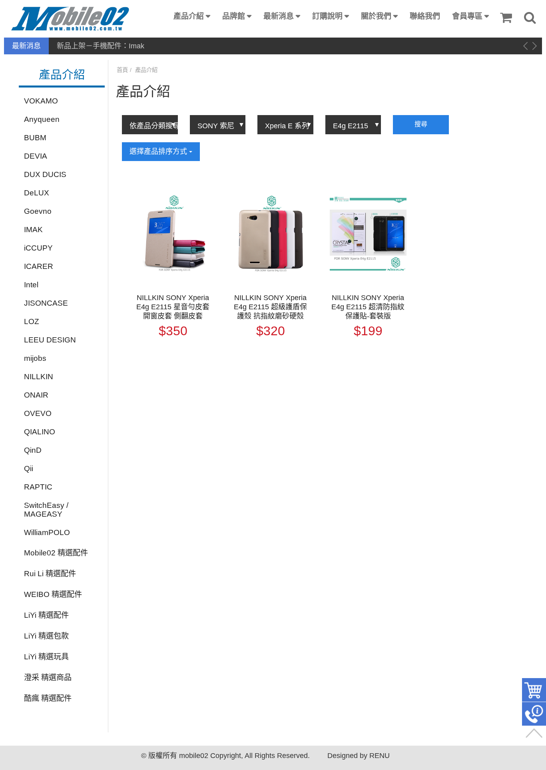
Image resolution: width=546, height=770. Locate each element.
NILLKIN (38, 376)
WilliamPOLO (47, 532)
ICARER (38, 266)
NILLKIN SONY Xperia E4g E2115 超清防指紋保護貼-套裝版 (368, 307)
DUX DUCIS (45, 174)
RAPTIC (38, 487)
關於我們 (376, 16)
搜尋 (420, 124)
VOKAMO (41, 101)
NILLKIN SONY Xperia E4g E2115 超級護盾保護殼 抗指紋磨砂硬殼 (270, 307)
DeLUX (36, 193)
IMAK (33, 229)
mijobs (35, 358)
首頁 (122, 70)
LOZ (31, 321)
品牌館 (233, 16)
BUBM (35, 137)
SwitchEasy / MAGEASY (46, 509)
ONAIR (36, 395)
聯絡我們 (425, 16)
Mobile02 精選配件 (56, 553)
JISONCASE (46, 303)
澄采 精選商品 (48, 677)
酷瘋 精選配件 (48, 698)
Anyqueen (42, 119)
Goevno (38, 211)
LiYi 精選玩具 (46, 657)
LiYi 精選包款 (46, 636)
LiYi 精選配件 (46, 615)
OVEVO (38, 413)
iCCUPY (38, 248)
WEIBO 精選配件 (53, 594)
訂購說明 (327, 16)
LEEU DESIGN (50, 340)
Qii (28, 468)
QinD (33, 450)
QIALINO (39, 432)
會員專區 (467, 16)
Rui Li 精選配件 (50, 573)
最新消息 (278, 16)
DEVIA (35, 156)
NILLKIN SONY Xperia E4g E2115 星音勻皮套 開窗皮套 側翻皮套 (172, 307)
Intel (31, 285)
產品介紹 (188, 16)
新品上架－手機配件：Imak (100, 46)
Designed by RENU (358, 756)
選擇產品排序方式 (159, 151)
